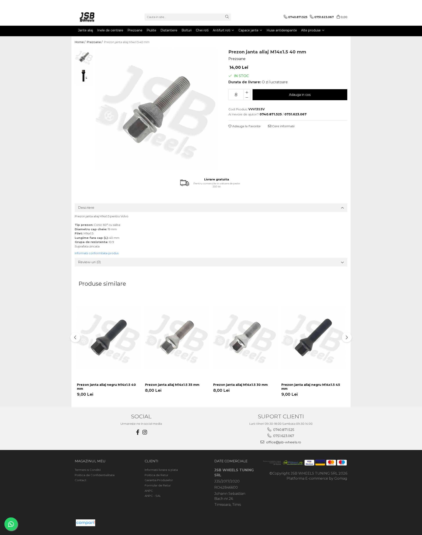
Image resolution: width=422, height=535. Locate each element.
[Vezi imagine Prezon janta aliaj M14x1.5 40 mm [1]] (84, 76)
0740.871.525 (283, 430)
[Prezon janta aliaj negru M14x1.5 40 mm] (109, 337)
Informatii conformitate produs (96, 253)
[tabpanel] (156, 109)
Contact (80, 480)
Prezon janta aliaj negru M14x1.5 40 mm (106, 387)
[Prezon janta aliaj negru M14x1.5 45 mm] (313, 337)
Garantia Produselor (159, 480)
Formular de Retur (158, 485)
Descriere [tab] (86, 207)
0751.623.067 (283, 436)
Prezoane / (95, 42)
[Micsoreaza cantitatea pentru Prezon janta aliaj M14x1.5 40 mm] (247, 97)
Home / (80, 42)
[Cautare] (227, 17)
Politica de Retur (156, 475)
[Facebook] (137, 432)
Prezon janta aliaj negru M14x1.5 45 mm (310, 387)
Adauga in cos (300, 95)
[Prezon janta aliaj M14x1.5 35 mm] (177, 337)
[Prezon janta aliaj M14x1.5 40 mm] (156, 109)
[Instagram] (144, 432)
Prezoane (237, 59)
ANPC (149, 490)
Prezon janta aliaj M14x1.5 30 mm (240, 385)
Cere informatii (283, 126)
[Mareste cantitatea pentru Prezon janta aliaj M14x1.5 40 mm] (247, 92)
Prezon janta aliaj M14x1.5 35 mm (172, 385)
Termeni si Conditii (88, 470)
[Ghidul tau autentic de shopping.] (85, 522)
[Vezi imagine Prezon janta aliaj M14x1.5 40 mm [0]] (84, 57)
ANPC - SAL (153, 495)
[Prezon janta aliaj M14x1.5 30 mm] (245, 337)
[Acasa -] (97, 16)
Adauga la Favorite (246, 126)
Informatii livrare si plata (161, 470)
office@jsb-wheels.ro (283, 442)
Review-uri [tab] (89, 262)
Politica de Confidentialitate (95, 475)
